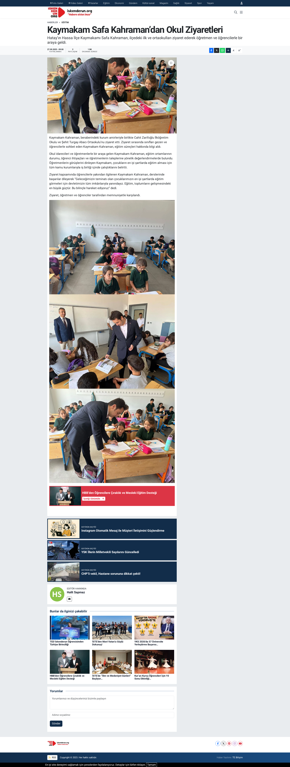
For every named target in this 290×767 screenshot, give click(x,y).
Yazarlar (94, 3)
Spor (199, 3)
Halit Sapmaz (76, 592)
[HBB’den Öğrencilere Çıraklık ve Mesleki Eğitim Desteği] (70, 661)
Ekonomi (119, 3)
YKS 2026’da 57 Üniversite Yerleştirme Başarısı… (148, 643)
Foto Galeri (57, 3)
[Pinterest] (229, 743)
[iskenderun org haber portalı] (70, 12)
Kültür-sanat (148, 3)
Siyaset (188, 3)
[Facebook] (217, 743)
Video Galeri (76, 3)
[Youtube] (240, 743)
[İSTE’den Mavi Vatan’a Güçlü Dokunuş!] (112, 627)
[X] (223, 743)
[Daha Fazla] (228, 50)
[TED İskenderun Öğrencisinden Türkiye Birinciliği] (70, 627)
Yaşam (210, 3)
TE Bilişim (237, 757)
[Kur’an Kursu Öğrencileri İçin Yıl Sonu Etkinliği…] (154, 661)
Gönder (56, 723)
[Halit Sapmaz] (57, 594)
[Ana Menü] (241, 12)
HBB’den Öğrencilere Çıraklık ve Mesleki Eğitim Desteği (67, 677)
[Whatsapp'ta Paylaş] (222, 50)
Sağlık (176, 3)
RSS (53, 757)
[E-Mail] (69, 599)
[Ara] (236, 12)
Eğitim (106, 3)
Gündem (133, 3)
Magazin (164, 3)
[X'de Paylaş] (216, 50)
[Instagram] (234, 743)
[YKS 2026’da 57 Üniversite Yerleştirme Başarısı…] (154, 627)
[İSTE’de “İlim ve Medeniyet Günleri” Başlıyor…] (112, 661)
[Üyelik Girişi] (240, 3)
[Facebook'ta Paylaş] (211, 50)
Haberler (52, 22)
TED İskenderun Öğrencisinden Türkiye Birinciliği (67, 643)
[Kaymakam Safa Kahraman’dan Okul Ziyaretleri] (112, 95)
